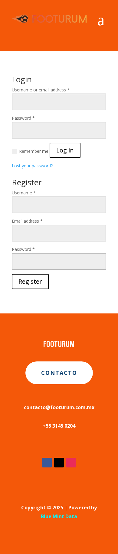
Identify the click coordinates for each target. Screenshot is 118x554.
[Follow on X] (59, 462)
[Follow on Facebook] (47, 462)
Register (30, 281)
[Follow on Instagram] (71, 462)
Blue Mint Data (59, 516)
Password (23, 118)
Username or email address (41, 90)
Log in (65, 150)
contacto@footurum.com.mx (59, 407)
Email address (27, 221)
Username (24, 193)
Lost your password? (32, 166)
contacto (59, 372)
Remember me (33, 151)
